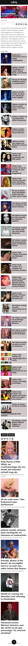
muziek (11, 435)
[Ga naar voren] (14, 2)
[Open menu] (14, 642)
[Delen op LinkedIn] (19, 24)
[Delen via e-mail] (21, 24)
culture (4, 435)
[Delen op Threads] (23, 24)
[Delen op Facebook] (16, 24)
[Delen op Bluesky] (26, 24)
